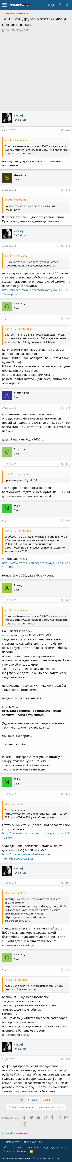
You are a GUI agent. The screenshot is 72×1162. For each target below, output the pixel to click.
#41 (68, 130)
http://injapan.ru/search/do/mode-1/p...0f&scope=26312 (26, 856)
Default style (13, 1142)
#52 (68, 1059)
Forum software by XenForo (32, 1158)
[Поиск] (67, 5)
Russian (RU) (34, 1142)
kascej (18, 115)
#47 (68, 520)
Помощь (8, 1151)
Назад (33, 1099)
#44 (68, 318)
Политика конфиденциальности (45, 1147)
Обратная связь (12, 1147)
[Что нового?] (60, 5)
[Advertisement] (36, 70)
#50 (68, 883)
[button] (4, 5)
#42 (68, 189)
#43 (68, 246)
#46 (68, 464)
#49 (68, 794)
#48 (68, 600)
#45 (68, 407)
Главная (22, 1151)
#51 (68, 969)
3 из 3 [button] (46, 1099)
